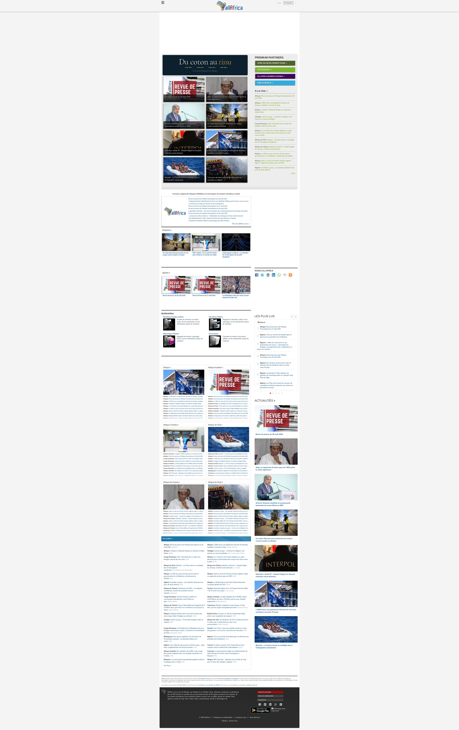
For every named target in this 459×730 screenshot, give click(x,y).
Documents (213, 334)
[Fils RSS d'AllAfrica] (290, 275)
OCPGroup (263, 70)
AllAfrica (229, 6)
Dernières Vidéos (216, 317)
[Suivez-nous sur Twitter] (265, 704)
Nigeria (261, 322)
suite (293, 173)
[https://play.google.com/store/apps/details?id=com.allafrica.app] (260, 710)
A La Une (260, 90)
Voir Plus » (167, 666)
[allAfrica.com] (174, 211)
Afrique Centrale (170, 425)
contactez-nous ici (251, 685)
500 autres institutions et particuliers (228, 678)
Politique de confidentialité (223, 717)
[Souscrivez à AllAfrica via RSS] (280, 704)
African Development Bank (271, 63)
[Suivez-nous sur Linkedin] (270, 704)
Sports (165, 273)
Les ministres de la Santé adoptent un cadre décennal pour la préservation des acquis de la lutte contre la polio (273, 133)
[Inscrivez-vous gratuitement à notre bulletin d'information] (284, 275)
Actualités (264, 400)
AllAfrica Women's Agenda (270, 76)
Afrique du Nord (214, 482)
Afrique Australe (215, 367)
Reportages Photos (171, 334)
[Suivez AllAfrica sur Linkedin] (273, 275)
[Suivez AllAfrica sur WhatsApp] (279, 275)
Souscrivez (262, 700)
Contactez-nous (240, 717)
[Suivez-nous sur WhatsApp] (275, 704)
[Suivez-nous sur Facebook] (259, 704)
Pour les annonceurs (265, 696)
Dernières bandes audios (173, 317)
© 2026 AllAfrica (204, 717)
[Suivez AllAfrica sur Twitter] (262, 275)
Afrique (166, 367)
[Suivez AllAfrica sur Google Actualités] (268, 275)
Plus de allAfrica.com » (240, 224)
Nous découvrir (255, 717)
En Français (288, 3)
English (279, 3)
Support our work (264, 692)
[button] (270, 393)
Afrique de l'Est (214, 425)
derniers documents (239, 336)
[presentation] (292, 316)
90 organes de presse (205, 678)
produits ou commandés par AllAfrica (209, 685)
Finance (166, 230)
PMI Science (264, 83)
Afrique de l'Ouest (170, 482)
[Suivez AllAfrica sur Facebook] (256, 275)
